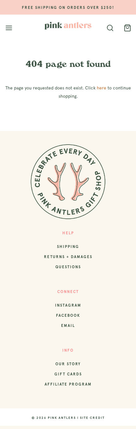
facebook (68, 315)
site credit (92, 418)
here (101, 87)
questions (68, 267)
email (68, 325)
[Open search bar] (110, 28)
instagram (68, 305)
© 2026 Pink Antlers (54, 418)
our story (68, 364)
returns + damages (68, 257)
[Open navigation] (8, 28)
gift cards (68, 374)
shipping (68, 246)
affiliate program (68, 384)
